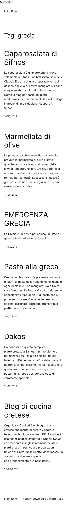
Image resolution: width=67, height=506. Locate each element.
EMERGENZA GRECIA (26, 219)
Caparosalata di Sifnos (31, 57)
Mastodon (6, 2)
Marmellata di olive (27, 140)
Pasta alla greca (31, 266)
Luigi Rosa (11, 11)
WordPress (56, 498)
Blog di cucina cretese (28, 410)
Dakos (14, 336)
